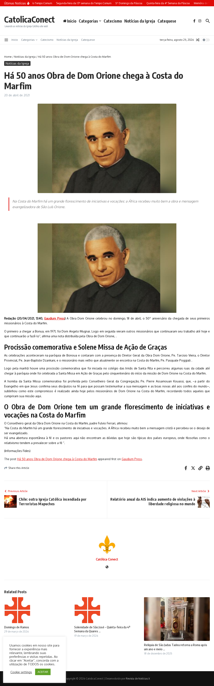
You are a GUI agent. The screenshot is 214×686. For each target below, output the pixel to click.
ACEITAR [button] (43, 671)
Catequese (167, 20)
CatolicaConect (29, 19)
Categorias (88, 20)
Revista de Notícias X (138, 678)
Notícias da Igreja (139, 20)
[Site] (107, 567)
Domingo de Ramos (16, 627)
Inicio (14, 39)
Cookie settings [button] (21, 672)
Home (8, 56)
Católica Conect (107, 559)
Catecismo (113, 20)
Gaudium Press (54, 318)
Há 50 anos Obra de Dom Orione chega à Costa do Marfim (57, 459)
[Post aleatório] (197, 40)
